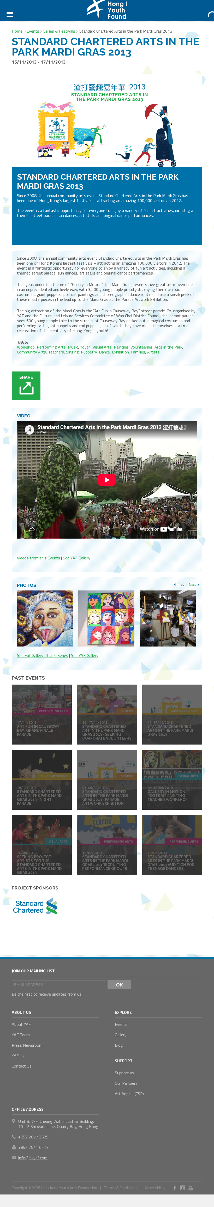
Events (33, 31)
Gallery (121, 1035)
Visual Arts (102, 347)
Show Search (207, 10)
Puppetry (89, 352)
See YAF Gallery (76, 558)
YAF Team (21, 1035)
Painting (121, 347)
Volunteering (141, 347)
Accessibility (155, 1188)
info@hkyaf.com (32, 1158)
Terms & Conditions (121, 1188)
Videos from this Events (38, 558)
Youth (85, 347)
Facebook (174, 1188)
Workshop (26, 347)
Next (192, 584)
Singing (72, 352)
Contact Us (22, 1066)
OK (119, 984)
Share (26, 377)
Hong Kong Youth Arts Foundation (107, 10)
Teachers (56, 352)
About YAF (21, 1024)
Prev (180, 584)
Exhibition (120, 352)
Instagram (182, 1188)
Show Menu (6, 10)
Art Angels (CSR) (129, 1093)
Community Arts (31, 352)
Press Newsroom (27, 1045)
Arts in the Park (168, 347)
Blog (119, 1045)
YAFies (18, 1055)
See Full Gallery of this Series (42, 655)
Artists (153, 352)
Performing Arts (51, 347)
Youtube (190, 1188)
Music (73, 347)
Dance (104, 352)
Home (17, 31)
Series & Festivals (59, 31)
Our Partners (126, 1083)
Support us (124, 1073)
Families (138, 352)
